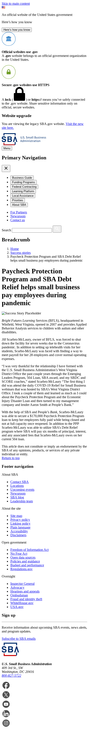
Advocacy (17, 587)
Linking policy (20, 523)
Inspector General (22, 583)
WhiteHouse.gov (21, 603)
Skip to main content (16, 3)
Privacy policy (20, 519)
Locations (17, 486)
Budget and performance (27, 565)
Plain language (20, 527)
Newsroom (17, 216)
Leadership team (21, 501)
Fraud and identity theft (26, 599)
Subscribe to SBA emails (19, 638)
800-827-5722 (11, 675)
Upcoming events (22, 489)
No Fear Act (18, 553)
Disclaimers (18, 535)
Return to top (11, 458)
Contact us (17, 220)
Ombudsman (19, 595)
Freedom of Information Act (29, 550)
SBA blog (17, 497)
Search (6, 230)
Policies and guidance (25, 561)
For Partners (18, 212)
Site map (16, 516)
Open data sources (22, 557)
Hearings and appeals (25, 591)
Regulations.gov (21, 569)
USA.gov (17, 607)
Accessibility (19, 531)
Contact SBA (19, 482)
